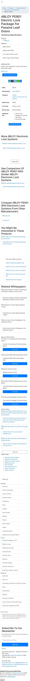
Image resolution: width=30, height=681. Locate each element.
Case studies (6, 512)
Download (15, 294)
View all (15, 161)
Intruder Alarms (6, 497)
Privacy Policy (17, 673)
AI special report (7, 531)
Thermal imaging (7, 563)
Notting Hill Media (15, 655)
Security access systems (12, 457)
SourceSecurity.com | (8, 662)
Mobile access (6, 544)
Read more (4, 71)
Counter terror (6, 555)
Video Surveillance (7, 490)
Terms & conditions (8, 598)
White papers (6, 523)
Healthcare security (8, 548)
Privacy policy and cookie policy (12, 602)
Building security (9, 463)
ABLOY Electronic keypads (13, 279)
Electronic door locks (11, 459)
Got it (2, 680)
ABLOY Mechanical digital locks (15, 263)
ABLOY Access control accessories (16, 266)
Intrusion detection (7, 566)
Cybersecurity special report (10, 535)
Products (5, 486)
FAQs (3, 587)
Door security (9, 464)
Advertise (5, 576)
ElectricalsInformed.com (10, 666)
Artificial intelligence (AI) (9, 540)
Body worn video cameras (10, 570)
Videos (4, 527)
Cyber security (6, 551)
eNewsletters (6, 591)
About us (5, 579)
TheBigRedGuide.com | (21, 662)
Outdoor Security (10, 468)
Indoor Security (9, 470)
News (4, 505)
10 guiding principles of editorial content (14, 583)
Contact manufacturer (9, 75)
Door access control (11, 466)
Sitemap (4, 594)
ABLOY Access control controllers (16, 270)
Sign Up (15, 644)
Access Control (6, 494)
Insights (4, 508)
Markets (4, 516)
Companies (5, 501)
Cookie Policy (11, 676)
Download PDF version (15, 124)
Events (4, 520)
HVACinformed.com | (8, 664)
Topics (3, 537)
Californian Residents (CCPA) (10, 605)
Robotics (4, 559)
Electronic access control (12, 461)
